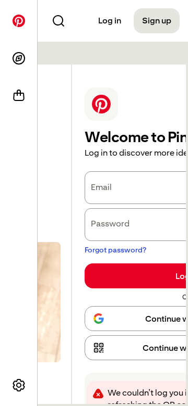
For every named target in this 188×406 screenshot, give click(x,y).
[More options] (18, 385)
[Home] (18, 20)
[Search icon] (58, 20)
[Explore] (18, 58)
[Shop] (18, 95)
